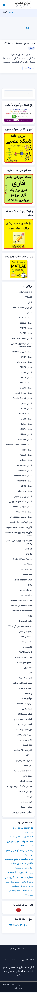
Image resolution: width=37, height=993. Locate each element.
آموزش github (26, 403)
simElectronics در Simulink (21, 600)
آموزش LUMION (25, 434)
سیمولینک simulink (24, 703)
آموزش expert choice (23, 393)
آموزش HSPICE (25, 413)
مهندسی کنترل (26, 781)
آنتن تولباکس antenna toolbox (19, 522)
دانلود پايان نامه (25, 677)
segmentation (26, 595)
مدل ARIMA (27, 765)
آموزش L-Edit (26, 418)
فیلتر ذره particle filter (23, 750)
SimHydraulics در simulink (21, 605)
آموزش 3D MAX (25, 317)
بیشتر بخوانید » (29, 68)
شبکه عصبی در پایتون (23, 719)
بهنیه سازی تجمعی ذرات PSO (20, 626)
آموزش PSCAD (26, 455)
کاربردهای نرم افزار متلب (21, 837)
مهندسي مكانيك (25, 791)
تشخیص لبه (27, 647)
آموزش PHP (27, 449)
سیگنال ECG (27, 698)
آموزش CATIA (26, 357)
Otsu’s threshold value (23, 579)
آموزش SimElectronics (23, 475)
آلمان (30, 302)
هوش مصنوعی (26, 801)
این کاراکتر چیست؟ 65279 (20, 872)
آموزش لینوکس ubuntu (22, 506)
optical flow (27, 574)
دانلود (30, 672)
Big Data (28, 548)
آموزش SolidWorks (24, 480)
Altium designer (26, 292)
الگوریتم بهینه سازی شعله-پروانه (19, 527)
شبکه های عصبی (25, 724)
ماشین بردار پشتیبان (24, 760)
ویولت (29, 796)
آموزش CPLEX (26, 367)
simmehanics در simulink (22, 610)
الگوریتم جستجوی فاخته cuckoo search (18, 534)
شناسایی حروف (26, 739)
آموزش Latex (26, 424)
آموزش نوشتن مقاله (24, 511)
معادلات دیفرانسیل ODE (22, 770)
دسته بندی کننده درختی (22, 683)
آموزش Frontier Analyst (22, 398)
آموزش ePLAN (26, 382)
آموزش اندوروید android (22, 351)
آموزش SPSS (26, 486)
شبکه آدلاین (27, 708)
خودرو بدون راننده (24, 662)
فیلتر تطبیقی (27, 745)
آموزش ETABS (26, 387)
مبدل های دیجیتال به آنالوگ (19, 44)
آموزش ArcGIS (26, 333)
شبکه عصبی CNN (25, 714)
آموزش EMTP (26, 377)
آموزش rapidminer (24, 465)
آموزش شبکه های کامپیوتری (20, 501)
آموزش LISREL (26, 429)
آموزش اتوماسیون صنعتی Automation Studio (21, 345)
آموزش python (26, 460)
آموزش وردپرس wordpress (21, 517)
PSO (30, 585)
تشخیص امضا (26, 636)
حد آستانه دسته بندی (23, 657)
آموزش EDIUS (26, 372)
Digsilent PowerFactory (22, 559)
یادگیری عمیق (26, 807)
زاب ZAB (28, 693)
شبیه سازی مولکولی (24, 734)
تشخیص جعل (26, 641)
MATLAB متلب (26, 569)
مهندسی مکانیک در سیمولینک (19, 786)
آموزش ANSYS (26, 328)
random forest (26, 590)
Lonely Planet (26, 564)
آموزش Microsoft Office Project (19, 444)
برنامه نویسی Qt (25, 621)
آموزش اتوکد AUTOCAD (22, 338)
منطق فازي (27, 776)
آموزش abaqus (26, 323)
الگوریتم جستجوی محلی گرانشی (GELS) (19, 542)
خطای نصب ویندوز (24, 868)
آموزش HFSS (26, 408)
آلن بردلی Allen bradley (22, 307)
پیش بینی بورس (25, 631)
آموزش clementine (24, 362)
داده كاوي (28, 667)
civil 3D (29, 554)
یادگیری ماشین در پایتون (22, 812)
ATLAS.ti (28, 297)
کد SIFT (29, 755)
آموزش (31, 48)
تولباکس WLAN (25, 652)
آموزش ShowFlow (24, 470)
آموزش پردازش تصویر (23, 496)
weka (30, 616)
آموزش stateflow (25, 491)
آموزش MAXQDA (25, 439)
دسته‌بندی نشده (25, 688)
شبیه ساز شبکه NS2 (24, 729)
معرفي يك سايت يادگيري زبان (19, 877)
